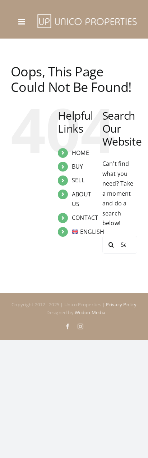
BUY (77, 166)
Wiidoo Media (90, 312)
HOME (80, 153)
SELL (78, 180)
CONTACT (85, 218)
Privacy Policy (121, 304)
